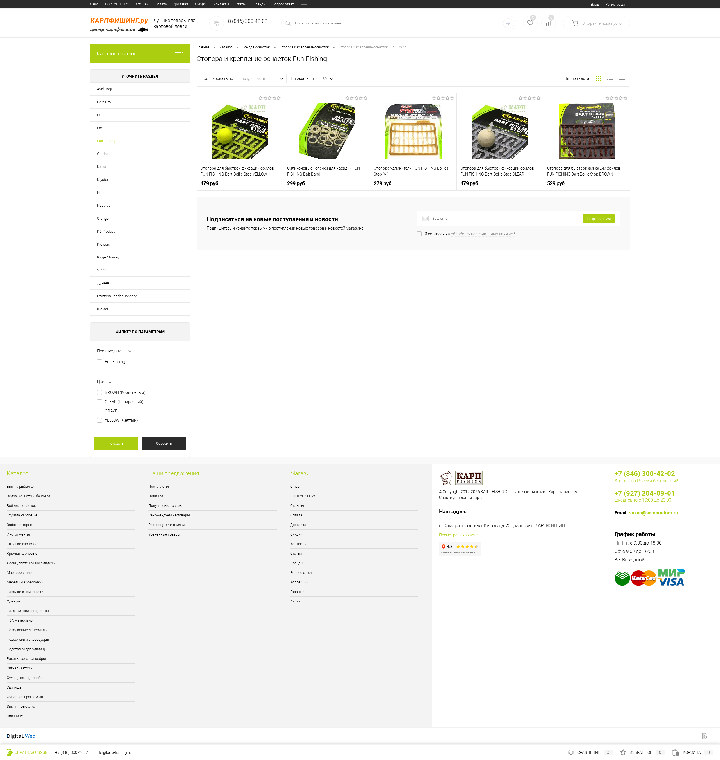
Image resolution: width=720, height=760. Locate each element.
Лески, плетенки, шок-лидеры (31, 563)
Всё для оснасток (21, 505)
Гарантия (297, 592)
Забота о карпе (19, 525)
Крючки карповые (22, 553)
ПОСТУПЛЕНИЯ (117, 4)
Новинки (155, 496)
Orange (103, 218)
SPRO (101, 270)
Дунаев (103, 283)
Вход (595, 4)
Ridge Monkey (108, 257)
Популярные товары (165, 505)
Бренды (259, 4)
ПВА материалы (20, 620)
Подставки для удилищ (26, 649)
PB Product (106, 231)
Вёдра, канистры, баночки (28, 496)
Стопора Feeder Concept (117, 296)
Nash (101, 192)
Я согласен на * (470, 234)
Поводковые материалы (27, 630)
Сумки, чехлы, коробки (25, 678)
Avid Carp (104, 89)
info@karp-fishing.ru (113, 752)
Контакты (221, 4)
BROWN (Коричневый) (125, 392)
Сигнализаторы (20, 668)
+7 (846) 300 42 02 (71, 752)
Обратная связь (31, 752)
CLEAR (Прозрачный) (124, 401)
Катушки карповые (23, 544)
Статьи (241, 4)
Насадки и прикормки (25, 592)
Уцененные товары (164, 534)
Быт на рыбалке (20, 486)
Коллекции (299, 582)
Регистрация (616, 4)
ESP (100, 115)
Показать (116, 443)
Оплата (161, 4)
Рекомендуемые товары (169, 515)
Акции (295, 601)
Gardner (103, 154)
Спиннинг (14, 716)
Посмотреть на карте (458, 535)
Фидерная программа (25, 697)
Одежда (13, 601)
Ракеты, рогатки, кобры (26, 658)
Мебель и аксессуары (25, 582)
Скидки (201, 4)
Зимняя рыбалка (21, 706)
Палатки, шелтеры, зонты (28, 611)
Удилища (14, 687)
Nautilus (103, 205)
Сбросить (164, 443)
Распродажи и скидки (166, 525)
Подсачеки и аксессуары (28, 639)
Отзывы (142, 4)
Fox (100, 128)
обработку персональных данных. (482, 234)
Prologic (103, 244)
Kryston (103, 179)
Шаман (103, 309)
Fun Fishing (106, 141)
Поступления (159, 486)
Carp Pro (104, 102)
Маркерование (19, 572)
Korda (101, 167)
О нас (94, 4)
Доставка (181, 4)
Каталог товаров (117, 54)
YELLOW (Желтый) (121, 420)
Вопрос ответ (283, 4)
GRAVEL (112, 411)
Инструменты (18, 534)
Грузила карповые (22, 515)
